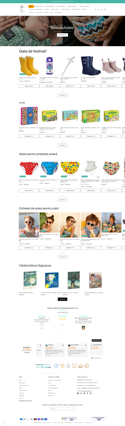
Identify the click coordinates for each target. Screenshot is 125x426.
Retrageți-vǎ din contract (25, 400)
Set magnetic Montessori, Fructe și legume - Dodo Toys (111, 128)
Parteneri (21, 398)
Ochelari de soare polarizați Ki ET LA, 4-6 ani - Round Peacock (90, 240)
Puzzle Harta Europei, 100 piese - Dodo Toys (69, 128)
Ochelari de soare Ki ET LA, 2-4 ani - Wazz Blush (28, 240)
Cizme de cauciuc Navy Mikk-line (88, 77)
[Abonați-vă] (73, 409)
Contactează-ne (23, 390)
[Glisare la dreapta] (65, 91)
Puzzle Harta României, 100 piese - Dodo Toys (90, 128)
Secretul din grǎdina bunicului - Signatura (94, 292)
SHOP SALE (62, 34)
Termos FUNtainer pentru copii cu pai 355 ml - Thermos (48, 78)
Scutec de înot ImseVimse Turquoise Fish (48, 179)
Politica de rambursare (47, 422)
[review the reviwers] (59, 345)
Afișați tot (62, 95)
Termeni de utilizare (53, 388)
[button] (31, 6)
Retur (49, 382)
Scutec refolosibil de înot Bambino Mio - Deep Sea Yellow (69, 180)
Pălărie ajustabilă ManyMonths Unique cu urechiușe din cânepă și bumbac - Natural (90, 180)
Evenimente (22, 382)
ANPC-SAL (51, 395)
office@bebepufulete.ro (86, 391)
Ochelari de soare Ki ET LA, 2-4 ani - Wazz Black (49, 235)
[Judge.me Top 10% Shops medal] (80, 366)
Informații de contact (88, 422)
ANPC (49, 390)
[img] (62, 310)
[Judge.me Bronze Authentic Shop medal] (74, 366)
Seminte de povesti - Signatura (26, 292)
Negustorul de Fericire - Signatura (70, 292)
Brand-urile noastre (24, 385)
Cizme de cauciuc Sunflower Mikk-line (27, 77)
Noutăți (22, 103)
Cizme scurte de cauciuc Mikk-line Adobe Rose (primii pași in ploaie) (110, 78)
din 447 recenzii (61, 312)
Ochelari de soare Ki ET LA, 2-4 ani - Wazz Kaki (69, 240)
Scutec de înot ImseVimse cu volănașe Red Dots (28, 180)
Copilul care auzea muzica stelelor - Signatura (51, 292)
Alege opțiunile (29, 86)
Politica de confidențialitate (54, 380)
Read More (43, 355)
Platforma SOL (51, 393)
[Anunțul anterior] (36, 1)
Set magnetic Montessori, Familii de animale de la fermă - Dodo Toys (47, 128)
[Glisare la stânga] (59, 91)
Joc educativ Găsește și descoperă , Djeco (28, 127)
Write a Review (96, 340)
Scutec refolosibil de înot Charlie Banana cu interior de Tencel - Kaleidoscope (111, 180)
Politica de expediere (78, 422)
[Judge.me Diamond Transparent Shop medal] (56, 366)
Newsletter (21, 395)
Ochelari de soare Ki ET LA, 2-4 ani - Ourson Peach (109, 235)
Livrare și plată (52, 385)
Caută (20, 388)
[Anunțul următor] (88, 1)
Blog (20, 380)
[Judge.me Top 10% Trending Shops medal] (86, 366)
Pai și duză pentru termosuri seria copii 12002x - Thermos (69, 78)
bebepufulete (38, 422)
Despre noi (21, 393)
